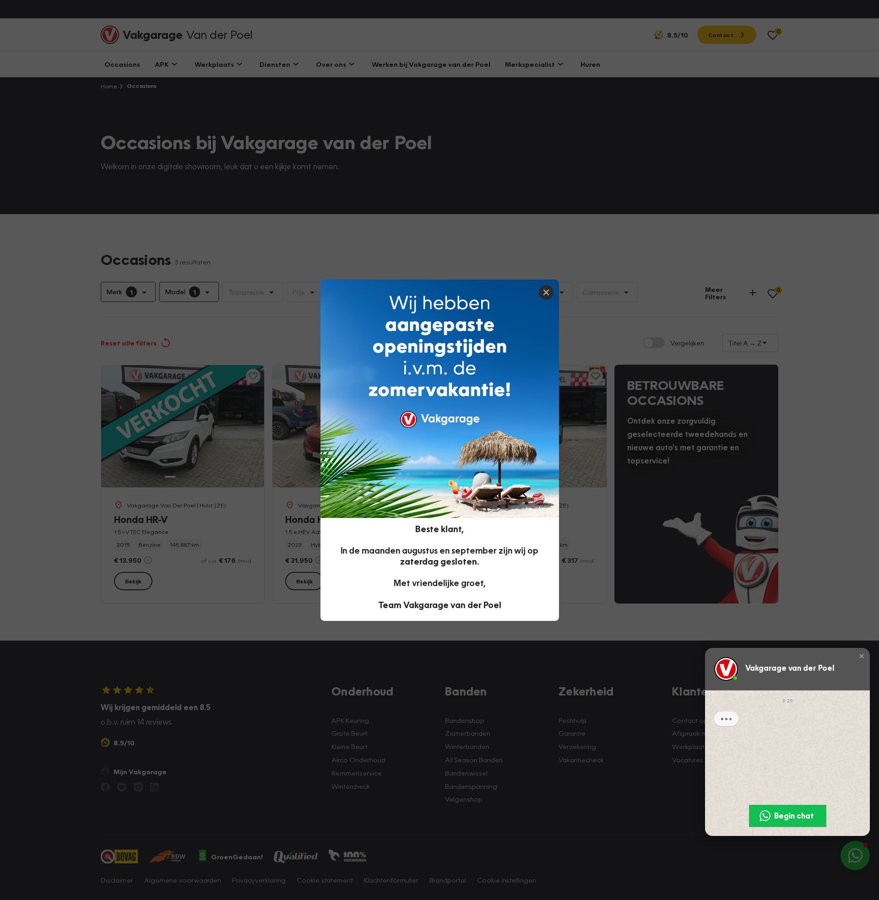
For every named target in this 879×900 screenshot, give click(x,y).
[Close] (546, 292)
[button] (861, 655)
